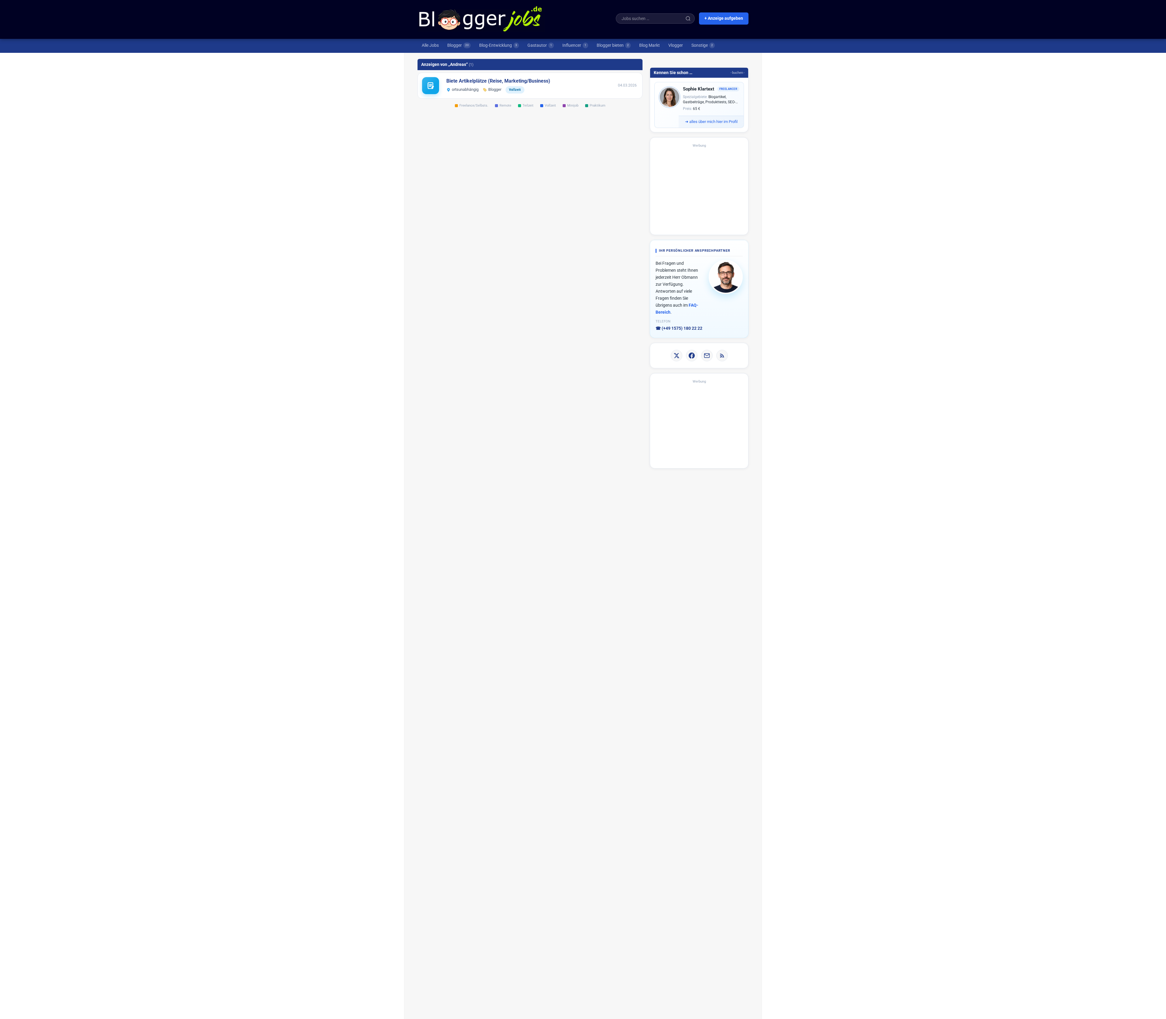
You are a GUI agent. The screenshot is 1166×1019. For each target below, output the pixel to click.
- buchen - (738, 73)
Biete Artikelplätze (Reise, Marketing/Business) (498, 81)
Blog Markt (649, 45)
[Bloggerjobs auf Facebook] (691, 355)
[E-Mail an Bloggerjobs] (707, 355)
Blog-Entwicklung (498, 45)
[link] (530, 86)
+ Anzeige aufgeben (723, 18)
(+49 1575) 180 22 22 (679, 328)
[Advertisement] (699, 189)
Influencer (574, 45)
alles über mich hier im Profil (711, 121)
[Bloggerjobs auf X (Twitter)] (676, 355)
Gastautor (539, 45)
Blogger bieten (613, 45)
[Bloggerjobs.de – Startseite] (481, 18)
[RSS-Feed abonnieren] (722, 355)
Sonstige (702, 45)
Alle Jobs (430, 45)
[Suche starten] (688, 18)
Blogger (458, 45)
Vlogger (675, 45)
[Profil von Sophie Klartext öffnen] (669, 97)
